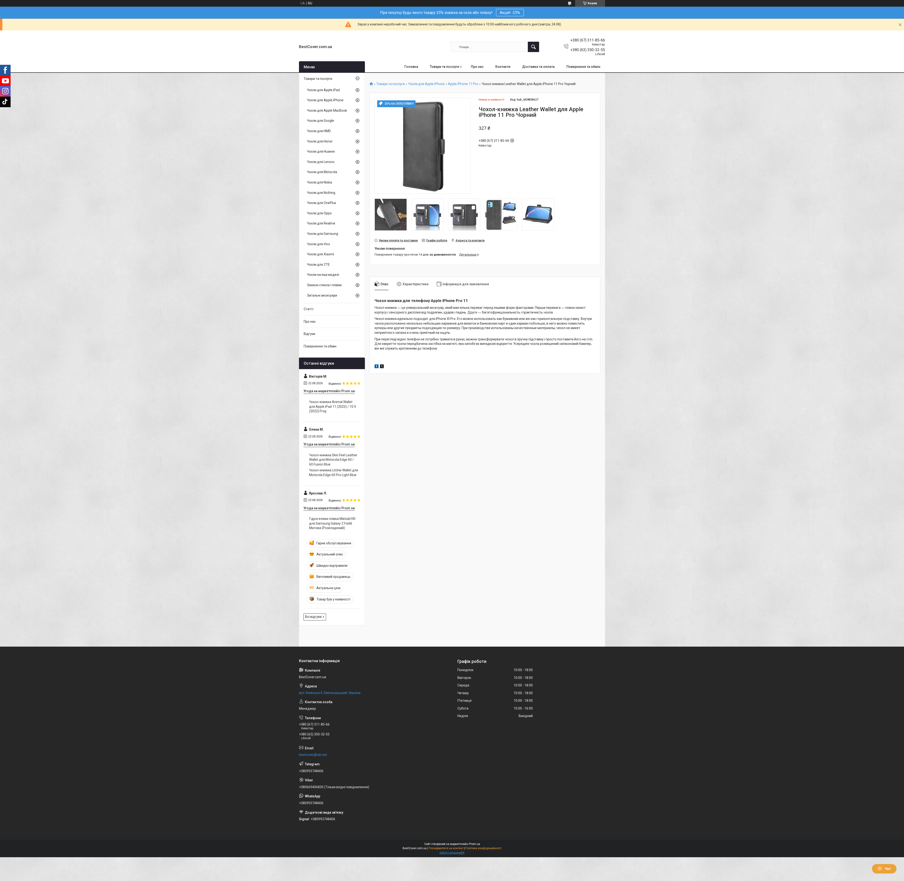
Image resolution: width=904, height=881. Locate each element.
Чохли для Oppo (319, 213)
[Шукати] (533, 47)
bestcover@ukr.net (313, 755)
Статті (308, 309)
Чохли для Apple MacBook (327, 110)
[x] (382, 367)
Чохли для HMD (319, 131)
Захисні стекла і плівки (324, 285)
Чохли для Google (320, 120)
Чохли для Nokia (319, 182)
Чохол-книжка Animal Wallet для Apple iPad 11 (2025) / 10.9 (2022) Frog (332, 406)
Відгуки (309, 334)
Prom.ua (474, 844)
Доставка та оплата (538, 67)
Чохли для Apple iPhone (426, 84)
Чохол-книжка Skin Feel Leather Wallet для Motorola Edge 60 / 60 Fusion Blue (333, 459)
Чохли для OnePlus (321, 203)
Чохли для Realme (321, 223)
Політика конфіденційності (483, 848)
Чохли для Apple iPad (323, 90)
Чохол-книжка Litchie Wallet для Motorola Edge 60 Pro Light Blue (333, 472)
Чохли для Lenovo (321, 162)
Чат (888, 869)
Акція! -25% (510, 12)
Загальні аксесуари (322, 295)
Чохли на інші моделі (323, 275)
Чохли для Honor (320, 141)
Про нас (477, 67)
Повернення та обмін (583, 67)
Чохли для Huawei (321, 151)
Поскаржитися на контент (446, 848)
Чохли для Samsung (322, 234)
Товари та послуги (444, 67)
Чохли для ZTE (318, 264)
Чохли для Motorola (322, 172)
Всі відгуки (313, 617)
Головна (411, 67)
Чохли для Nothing (321, 193)
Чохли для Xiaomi (320, 254)
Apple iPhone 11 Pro (463, 84)
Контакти (502, 67)
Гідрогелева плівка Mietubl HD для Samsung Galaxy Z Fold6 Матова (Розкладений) (332, 523)
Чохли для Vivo (318, 244)
